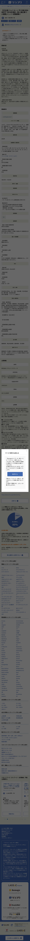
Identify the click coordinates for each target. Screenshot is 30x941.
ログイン (15, 474)
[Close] (27, 451)
